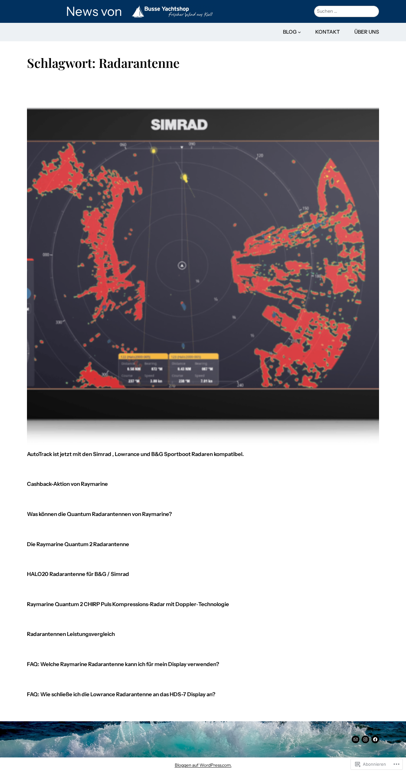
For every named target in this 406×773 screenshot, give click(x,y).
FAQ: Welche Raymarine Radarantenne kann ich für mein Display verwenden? (123, 664)
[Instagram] (365, 739)
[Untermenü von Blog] (299, 32)
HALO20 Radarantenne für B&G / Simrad (78, 574)
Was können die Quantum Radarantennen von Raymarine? (99, 514)
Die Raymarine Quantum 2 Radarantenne (78, 544)
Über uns (366, 32)
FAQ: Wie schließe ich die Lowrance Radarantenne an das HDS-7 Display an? (121, 694)
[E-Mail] (355, 739)
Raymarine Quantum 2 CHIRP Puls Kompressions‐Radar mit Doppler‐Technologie (128, 604)
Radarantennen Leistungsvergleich (71, 634)
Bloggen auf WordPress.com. (203, 765)
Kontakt (327, 32)
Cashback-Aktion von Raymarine (67, 484)
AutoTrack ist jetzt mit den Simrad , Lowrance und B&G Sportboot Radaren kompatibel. (135, 454)
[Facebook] (375, 739)
